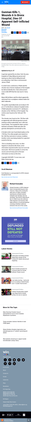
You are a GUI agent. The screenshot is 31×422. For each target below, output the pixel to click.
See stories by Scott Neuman (10, 177)
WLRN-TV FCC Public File (9, 392)
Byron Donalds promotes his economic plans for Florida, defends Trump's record (19, 270)
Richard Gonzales (4, 31)
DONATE (25, 2)
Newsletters (6, 386)
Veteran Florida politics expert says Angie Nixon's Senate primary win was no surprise (20, 293)
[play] (2, 420)
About (4, 370)
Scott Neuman (6, 28)
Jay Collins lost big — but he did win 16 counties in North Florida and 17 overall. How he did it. (20, 282)
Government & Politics (17, 253)
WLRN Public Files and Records (10, 395)
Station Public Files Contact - (9, 402)
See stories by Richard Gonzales (19, 208)
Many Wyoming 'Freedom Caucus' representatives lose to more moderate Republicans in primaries (13, 313)
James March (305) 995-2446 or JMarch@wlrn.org (15, 404)
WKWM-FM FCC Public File (9, 394)
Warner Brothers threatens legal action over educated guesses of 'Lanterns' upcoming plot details (15, 331)
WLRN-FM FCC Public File (9, 393)
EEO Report (5, 399)
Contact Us (5, 373)
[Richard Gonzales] (5, 186)
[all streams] (29, 420)
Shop (4, 383)
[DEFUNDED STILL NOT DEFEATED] (15, 231)
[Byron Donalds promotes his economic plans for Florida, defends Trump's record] (6, 269)
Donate (4, 376)
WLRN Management (7, 406)
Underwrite (5, 379)
